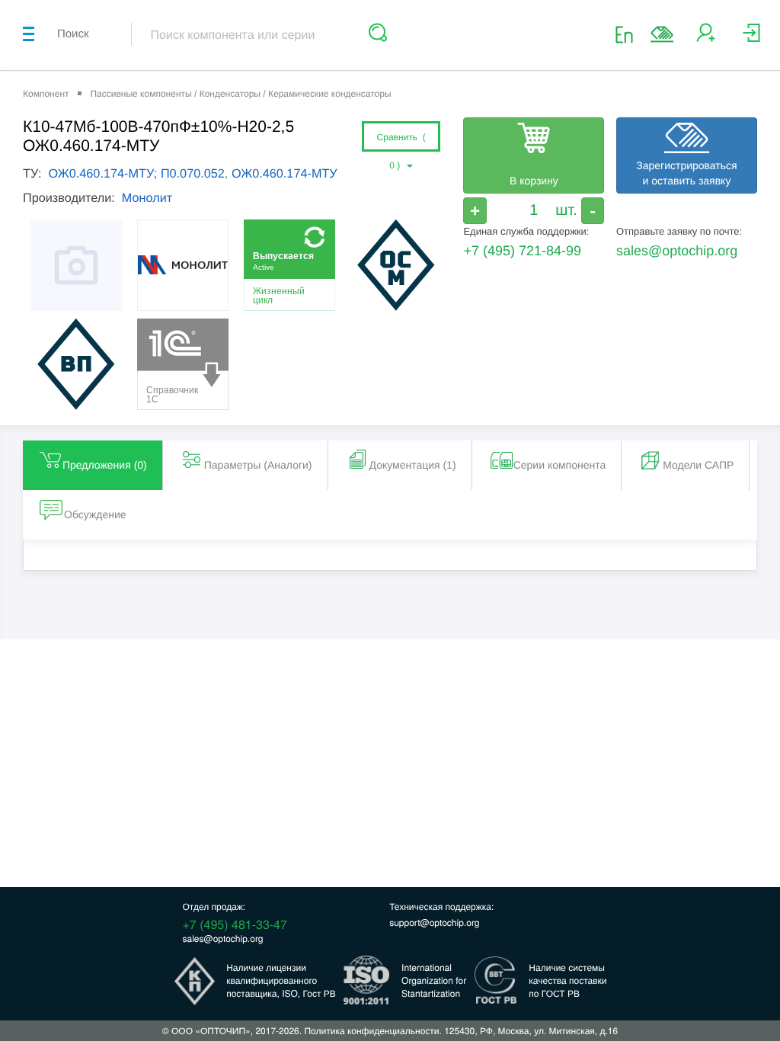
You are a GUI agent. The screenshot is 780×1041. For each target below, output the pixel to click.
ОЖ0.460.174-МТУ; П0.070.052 (136, 174)
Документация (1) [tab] (412, 465)
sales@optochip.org (676, 250)
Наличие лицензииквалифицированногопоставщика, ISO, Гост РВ (281, 980)
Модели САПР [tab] (698, 465)
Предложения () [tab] (104, 465)
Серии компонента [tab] (559, 465)
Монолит (147, 198)
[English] (629, 34)
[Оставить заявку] (662, 34)
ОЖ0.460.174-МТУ (284, 174)
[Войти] (751, 38)
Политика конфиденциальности (371, 1030)
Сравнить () (401, 142)
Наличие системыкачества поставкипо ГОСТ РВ (567, 980)
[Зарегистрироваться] (705, 38)
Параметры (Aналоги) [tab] (258, 465)
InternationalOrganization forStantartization (433, 980)
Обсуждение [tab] (95, 514)
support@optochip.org (434, 922)
